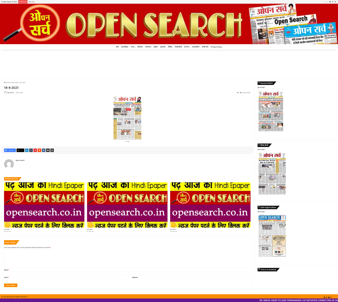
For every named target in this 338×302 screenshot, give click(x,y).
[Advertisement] (169, 63)
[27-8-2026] (127, 205)
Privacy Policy (216, 47)
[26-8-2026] (210, 205)
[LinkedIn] (27, 150)
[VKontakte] (43, 150)
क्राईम (156, 47)
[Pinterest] (35, 150)
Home (7, 82)
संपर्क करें (205, 47)
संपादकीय (195, 47)
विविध (170, 47)
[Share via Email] (48, 150)
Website (135, 277)
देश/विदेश (124, 47)
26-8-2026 (173, 229)
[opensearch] (169, 24)
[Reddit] (39, 150)
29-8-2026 (261, 87)
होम (117, 47)
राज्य (132, 47)
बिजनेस (140, 47)
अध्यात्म (162, 47)
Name (6, 270)
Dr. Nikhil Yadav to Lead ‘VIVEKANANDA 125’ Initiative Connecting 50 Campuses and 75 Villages (264, 300)
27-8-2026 (89, 229)
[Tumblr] (31, 150)
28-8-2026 (6, 229)
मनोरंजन (148, 47)
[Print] (52, 150)
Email (6, 277)
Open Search (10, 92)
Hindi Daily (14, 82)
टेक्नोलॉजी (178, 47)
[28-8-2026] (44, 205)
